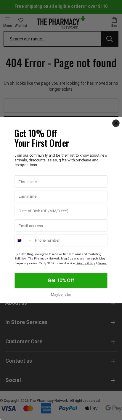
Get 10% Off (61, 280)
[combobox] (23, 240)
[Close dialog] (116, 123)
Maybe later (61, 294)
